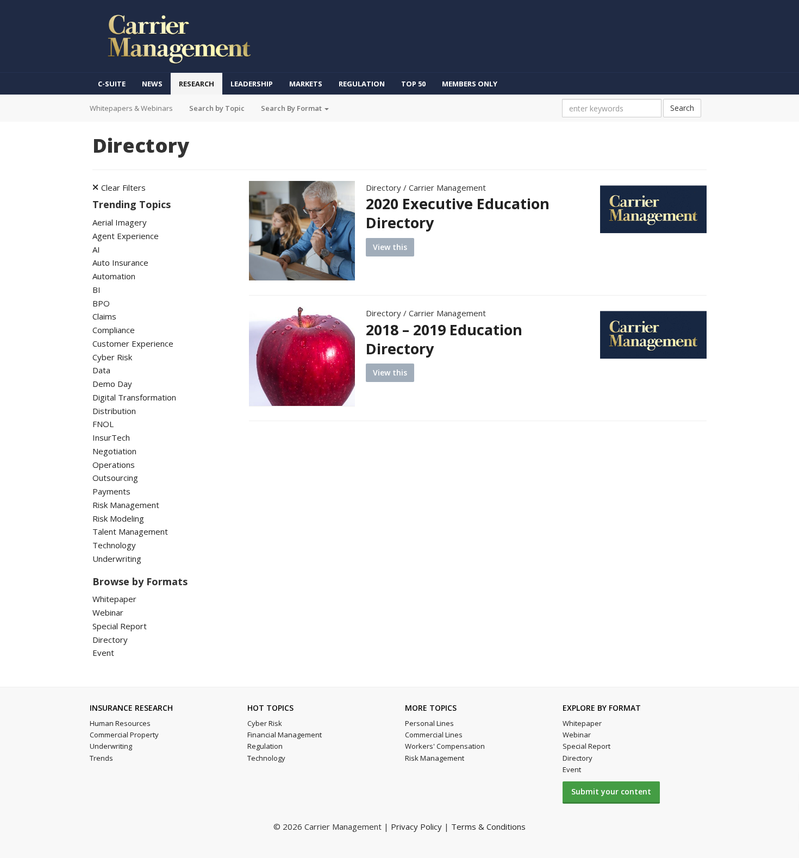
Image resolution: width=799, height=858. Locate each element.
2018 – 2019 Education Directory (444, 339)
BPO (101, 303)
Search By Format (292, 108)
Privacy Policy (416, 826)
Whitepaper (114, 598)
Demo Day (112, 383)
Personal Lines (429, 723)
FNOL (103, 423)
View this (390, 247)
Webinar (107, 612)
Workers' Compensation (445, 746)
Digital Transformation (134, 397)
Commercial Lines (434, 735)
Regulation (362, 84)
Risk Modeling (118, 518)
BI (96, 289)
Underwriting (116, 558)
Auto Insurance (120, 262)
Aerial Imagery (119, 222)
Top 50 (413, 84)
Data (101, 370)
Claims (104, 316)
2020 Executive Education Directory (458, 213)
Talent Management (130, 531)
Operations (113, 464)
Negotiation (114, 451)
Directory (110, 639)
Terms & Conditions (488, 826)
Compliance (113, 329)
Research (196, 84)
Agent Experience (125, 235)
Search (682, 108)
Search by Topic (217, 108)
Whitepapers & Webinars (131, 108)
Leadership (251, 84)
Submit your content (611, 791)
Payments (111, 491)
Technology (114, 545)
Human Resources (120, 723)
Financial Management (284, 735)
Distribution (114, 410)
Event (103, 652)
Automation (113, 276)
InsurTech (111, 437)
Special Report (119, 626)
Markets (305, 84)
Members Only (469, 84)
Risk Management (125, 504)
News (152, 84)
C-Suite (112, 84)
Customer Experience (132, 343)
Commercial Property (124, 735)
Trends (101, 758)
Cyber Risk (112, 357)
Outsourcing (115, 477)
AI (96, 249)
